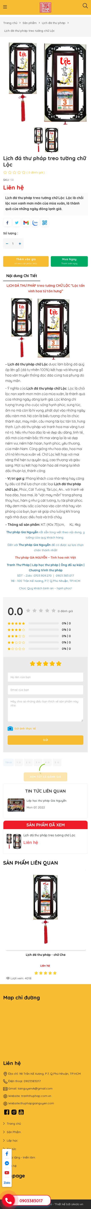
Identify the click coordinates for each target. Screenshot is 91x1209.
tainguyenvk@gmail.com (35, 1088)
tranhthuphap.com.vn (36, 1096)
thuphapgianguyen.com (37, 1103)
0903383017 (31, 1200)
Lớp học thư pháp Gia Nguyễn (47, 800)
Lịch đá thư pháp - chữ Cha (45, 955)
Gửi (45, 740)
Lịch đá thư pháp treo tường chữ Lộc (49, 835)
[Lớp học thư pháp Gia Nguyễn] (16, 805)
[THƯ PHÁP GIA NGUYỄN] (45, 7)
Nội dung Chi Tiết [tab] (21, 275)
